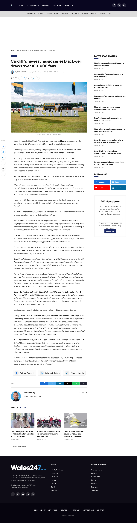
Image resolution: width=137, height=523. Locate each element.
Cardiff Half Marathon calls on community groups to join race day (48, 433)
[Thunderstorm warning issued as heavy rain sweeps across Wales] (75, 420)
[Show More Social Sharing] (38, 78)
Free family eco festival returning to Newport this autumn (107, 119)
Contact (100, 510)
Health (53, 480)
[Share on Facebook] (20, 78)
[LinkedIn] (3, 157)
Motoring (65, 13)
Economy (94, 487)
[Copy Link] (29, 78)
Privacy (76, 510)
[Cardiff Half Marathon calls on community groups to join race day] (49, 420)
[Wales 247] (11, 5)
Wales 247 (71, 515)
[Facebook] (3, 146)
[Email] (3, 168)
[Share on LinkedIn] (33, 78)
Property (93, 13)
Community (55, 473)
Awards (94, 473)
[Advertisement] (68, 33)
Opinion (94, 483)
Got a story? (75, 13)
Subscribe (110, 231)
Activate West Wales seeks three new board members (108, 75)
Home (12, 50)
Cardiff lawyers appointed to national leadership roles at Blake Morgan (22, 433)
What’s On (68, 5)
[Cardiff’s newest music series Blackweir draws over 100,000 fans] (49, 107)
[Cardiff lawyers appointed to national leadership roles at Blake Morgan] (22, 420)
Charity (56, 13)
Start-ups (94, 490)
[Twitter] (3, 152)
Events (93, 480)
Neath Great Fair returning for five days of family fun (110, 97)
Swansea (49, 13)
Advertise (84, 13)
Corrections (88, 510)
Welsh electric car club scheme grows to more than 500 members (109, 130)
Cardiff (40, 13)
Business (45, 5)
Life (109, 13)
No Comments (59, 72)
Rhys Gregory (22, 72)
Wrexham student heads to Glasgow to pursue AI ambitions (109, 64)
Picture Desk (65, 510)
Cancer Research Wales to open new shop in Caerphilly (108, 86)
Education (57, 5)
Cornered (102, 13)
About (43, 510)
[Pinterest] (3, 163)
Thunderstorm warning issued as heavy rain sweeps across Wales (73, 433)
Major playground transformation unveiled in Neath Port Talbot (107, 108)
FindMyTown (32, 5)
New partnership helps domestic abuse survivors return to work (109, 163)
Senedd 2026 (31, 13)
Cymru (20, 5)
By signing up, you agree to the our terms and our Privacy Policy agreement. (110, 225)
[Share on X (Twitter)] (25, 78)
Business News (96, 470)
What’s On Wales (57, 470)
